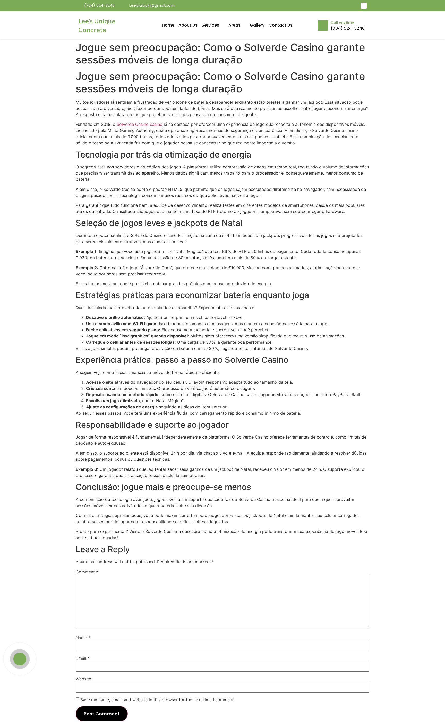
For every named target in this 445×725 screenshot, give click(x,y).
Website (83, 679)
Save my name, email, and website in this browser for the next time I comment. (157, 700)
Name (83, 638)
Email (83, 658)
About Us (188, 25)
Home (168, 25)
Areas (234, 25)
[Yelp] (364, 6)
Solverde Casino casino (139, 124)
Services (210, 25)
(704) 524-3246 (348, 28)
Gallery (257, 25)
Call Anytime (342, 22)
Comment (87, 572)
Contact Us (281, 25)
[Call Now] (19, 659)
